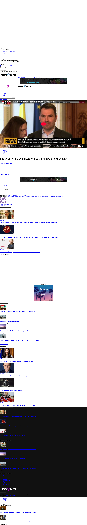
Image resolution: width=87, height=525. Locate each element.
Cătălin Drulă (5, 151)
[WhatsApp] (26, 170)
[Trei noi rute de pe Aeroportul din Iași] (3, 318)
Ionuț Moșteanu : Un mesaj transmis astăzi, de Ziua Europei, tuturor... (18, 512)
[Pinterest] (21, 170)
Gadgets (4, 92)
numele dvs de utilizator (16, 61)
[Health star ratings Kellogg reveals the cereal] (7, 386)
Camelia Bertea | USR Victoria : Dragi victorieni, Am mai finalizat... (17, 405)
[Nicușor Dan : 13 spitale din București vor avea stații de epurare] (7, 372)
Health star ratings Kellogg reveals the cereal (17, 195)
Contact (4, 55)
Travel (1, 388)
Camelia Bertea (3, 402)
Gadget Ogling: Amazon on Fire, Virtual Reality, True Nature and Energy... (20, 340)
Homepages (5, 95)
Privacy (4, 499)
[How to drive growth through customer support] (3, 456)
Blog (4, 53)
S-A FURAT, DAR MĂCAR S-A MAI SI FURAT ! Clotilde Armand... (18, 311)
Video (4, 94)
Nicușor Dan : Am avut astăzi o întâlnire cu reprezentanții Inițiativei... (18, 522)
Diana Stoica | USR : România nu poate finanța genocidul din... (16, 361)
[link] (4, 174)
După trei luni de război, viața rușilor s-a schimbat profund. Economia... (19, 468)
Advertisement (5, 500)
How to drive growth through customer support (12, 458)
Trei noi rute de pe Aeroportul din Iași (10, 321)
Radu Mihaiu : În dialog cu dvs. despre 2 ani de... (13, 435)
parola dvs (14, 62)
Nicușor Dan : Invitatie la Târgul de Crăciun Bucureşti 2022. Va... (17, 426)
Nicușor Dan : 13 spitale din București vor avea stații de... (15, 376)
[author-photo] (3, 203)
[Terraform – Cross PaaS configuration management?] (3, 328)
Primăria (4, 153)
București (5, 99)
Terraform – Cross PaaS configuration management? (14, 331)
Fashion (4, 91)
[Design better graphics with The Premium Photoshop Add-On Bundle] (3, 446)
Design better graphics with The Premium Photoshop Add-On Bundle (18, 449)
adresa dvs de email (16, 69)
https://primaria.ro (3, 205)
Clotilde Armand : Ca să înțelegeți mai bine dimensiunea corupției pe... (18, 416)
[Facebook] (12, 170)
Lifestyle (4, 93)
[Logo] (8, 87)
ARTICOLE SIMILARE (5, 207)
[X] (17, 170)
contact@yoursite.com (10, 495)
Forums (4, 54)
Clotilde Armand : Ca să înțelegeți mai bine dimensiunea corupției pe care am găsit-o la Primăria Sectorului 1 (28, 222)
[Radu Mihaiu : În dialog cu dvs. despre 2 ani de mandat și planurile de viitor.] (7, 248)
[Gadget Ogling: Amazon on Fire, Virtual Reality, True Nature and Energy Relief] (3, 338)
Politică (4, 152)
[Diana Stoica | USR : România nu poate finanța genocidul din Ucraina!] (7, 357)
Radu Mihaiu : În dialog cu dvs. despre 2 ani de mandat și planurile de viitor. (20, 252)
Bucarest (2, 234)
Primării (4, 154)
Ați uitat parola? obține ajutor (6, 65)
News (4, 89)
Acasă (1, 99)
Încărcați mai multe (4, 344)
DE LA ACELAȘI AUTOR (17, 207)
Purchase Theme (6, 57)
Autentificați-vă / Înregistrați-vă (9, 51)
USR (4, 155)
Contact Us (5, 501)
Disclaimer (5, 498)
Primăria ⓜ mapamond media (6, 163)
